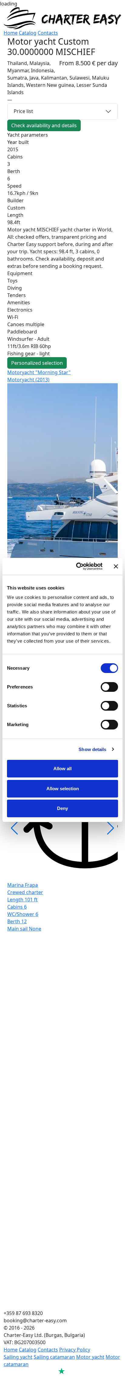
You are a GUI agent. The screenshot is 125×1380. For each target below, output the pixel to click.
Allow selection (62, 788)
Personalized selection (37, 363)
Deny (62, 808)
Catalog (27, 32)
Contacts (48, 32)
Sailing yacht (18, 1357)
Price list (23, 111)
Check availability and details (44, 125)
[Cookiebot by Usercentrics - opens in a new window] (77, 566)
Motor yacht (90, 1357)
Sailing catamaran (54, 1357)
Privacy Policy (74, 1349)
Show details (92, 749)
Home (11, 32)
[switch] (109, 687)
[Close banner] (116, 566)
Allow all (62, 768)
